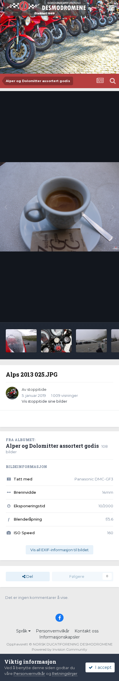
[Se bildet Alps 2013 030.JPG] (21, 340)
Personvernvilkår (52, 631)
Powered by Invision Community (59, 649)
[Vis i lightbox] (59, 206)
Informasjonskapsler (59, 637)
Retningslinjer (64, 673)
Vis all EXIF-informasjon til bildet (59, 549)
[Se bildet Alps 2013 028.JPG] (91, 340)
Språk (22, 631)
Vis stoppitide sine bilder (44, 401)
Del (29, 576)
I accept (102, 667)
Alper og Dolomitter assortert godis (52, 445)
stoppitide (37, 389)
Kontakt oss (86, 631)
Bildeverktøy (94, 312)
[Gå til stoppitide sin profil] (12, 393)
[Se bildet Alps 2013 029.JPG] (56, 340)
